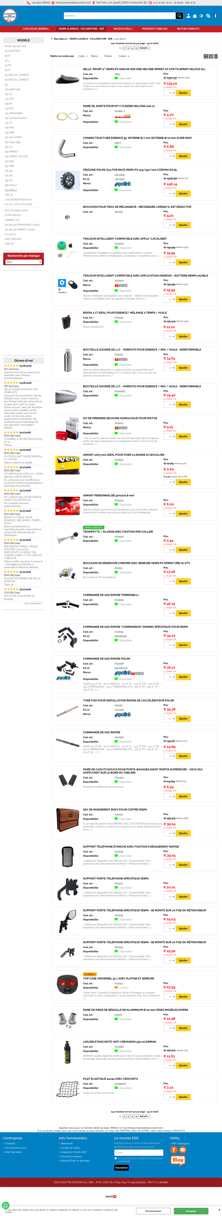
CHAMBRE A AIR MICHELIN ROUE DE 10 (23, 440)
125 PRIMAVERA (14, 113)
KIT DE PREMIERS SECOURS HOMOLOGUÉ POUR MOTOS (120, 418)
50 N (7, 55)
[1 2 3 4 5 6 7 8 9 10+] (169, 93)
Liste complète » (33, 603)
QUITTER (219, 1209)
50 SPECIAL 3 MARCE (17, 74)
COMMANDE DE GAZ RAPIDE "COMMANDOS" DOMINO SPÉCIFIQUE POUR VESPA (135, 626)
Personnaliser (153, 1211)
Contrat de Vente (70, 1147)
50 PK (8, 65)
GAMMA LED (12, 220)
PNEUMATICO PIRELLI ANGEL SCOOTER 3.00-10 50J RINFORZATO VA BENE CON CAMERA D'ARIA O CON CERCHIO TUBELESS (23, 552)
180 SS (8, 180)
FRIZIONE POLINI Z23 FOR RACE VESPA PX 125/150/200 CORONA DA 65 (130, 169)
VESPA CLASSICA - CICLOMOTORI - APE (81, 28)
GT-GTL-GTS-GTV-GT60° (19, 204)
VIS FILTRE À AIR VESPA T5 (19, 595)
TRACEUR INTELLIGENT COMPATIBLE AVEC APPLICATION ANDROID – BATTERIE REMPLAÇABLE (145, 275)
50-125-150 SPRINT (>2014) (19, 229)
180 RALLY (11, 185)
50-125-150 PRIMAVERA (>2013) (22, 224)
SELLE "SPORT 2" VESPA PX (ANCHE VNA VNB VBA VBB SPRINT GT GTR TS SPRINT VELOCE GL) (144, 69)
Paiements (67, 1143)
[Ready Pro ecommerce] (111, 1196)
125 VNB (9, 132)
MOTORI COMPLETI (188, 28)
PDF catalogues (181, 1143)
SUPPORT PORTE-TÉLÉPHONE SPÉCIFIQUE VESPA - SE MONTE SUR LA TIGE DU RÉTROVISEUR (144, 910)
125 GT (8, 94)
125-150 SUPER (13, 137)
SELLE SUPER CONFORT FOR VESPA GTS (21, 391)
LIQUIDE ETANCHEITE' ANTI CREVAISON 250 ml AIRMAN (119, 1041)
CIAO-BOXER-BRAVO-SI (18, 199)
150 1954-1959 (12, 142)
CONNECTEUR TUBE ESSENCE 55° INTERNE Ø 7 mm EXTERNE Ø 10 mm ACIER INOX (137, 138)
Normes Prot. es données (75, 1160)
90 (6, 84)
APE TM (9, 243)
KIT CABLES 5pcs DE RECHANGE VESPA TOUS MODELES (22, 498)
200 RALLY (11, 190)
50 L (7, 60)
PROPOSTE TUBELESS (154, 28)
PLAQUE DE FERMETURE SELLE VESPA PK (22, 580)
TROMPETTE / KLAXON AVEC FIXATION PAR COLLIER (118, 531)
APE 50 (9, 194)
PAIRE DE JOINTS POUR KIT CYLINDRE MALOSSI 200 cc (119, 106)
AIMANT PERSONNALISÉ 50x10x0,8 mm (108, 495)
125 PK (8, 103)
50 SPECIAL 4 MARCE (17, 79)
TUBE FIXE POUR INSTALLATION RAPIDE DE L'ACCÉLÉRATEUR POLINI (128, 700)
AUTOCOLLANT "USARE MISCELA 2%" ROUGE (23, 458)
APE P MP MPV (13, 239)
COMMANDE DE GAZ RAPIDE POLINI (106, 658)
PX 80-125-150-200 (15, 46)
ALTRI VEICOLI (13, 215)
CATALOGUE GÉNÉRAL (36, 28)
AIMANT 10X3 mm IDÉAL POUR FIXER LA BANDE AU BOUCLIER (123, 454)
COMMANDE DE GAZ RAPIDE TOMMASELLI (111, 595)
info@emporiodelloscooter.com (145, 1127)
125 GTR (9, 98)
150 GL (9, 146)
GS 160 (9, 175)
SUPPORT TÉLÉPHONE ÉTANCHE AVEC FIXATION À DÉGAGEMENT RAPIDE (131, 846)
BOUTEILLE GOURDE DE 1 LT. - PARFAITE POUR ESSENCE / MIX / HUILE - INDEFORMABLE (142, 349)
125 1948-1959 (12, 89)
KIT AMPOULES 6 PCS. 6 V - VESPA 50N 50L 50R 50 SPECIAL (23, 475)
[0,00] (195, 15)
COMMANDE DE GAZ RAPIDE (101, 732)
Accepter (191, 1211)
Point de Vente (13, 1152)
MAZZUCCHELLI (123, 28)
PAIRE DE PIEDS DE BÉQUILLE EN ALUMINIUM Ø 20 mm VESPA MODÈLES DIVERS (135, 1009)
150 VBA (9, 161)
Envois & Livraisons (71, 1156)
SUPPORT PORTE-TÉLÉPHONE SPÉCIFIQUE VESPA (116, 878)
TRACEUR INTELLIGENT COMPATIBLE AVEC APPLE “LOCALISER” (125, 238)
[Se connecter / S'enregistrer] (189, 15)
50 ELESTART (12, 50)
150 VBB (9, 166)
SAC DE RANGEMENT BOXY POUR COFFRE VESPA (115, 809)
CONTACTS (178, 1130)
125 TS (8, 122)
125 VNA (9, 127)
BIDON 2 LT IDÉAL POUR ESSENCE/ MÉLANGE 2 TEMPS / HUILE (23, 520)
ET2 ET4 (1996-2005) (16, 210)
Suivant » (144, 48)
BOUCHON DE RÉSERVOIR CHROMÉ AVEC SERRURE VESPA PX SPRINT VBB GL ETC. (137, 563)
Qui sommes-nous (15, 1147)
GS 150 (9, 170)
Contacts (10, 1143)
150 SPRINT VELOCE (16, 156)
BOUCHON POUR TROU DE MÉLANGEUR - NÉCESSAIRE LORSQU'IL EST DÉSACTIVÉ (137, 206)
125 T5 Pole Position (16, 118)
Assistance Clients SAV (73, 1152)
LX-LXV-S (10, 234)
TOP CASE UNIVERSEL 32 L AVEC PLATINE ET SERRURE (118, 978)
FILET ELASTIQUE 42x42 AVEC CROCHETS (110, 1078)
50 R (7, 70)
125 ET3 (9, 108)
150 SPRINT (11, 151)
